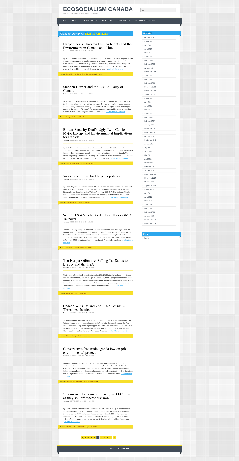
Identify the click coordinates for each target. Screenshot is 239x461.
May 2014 (147, 53)
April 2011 (147, 159)
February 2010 (149, 212)
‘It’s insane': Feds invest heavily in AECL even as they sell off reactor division (98, 395)
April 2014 (148, 56)
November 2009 (150, 223)
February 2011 (149, 167)
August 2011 (148, 144)
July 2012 (147, 102)
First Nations (70, 381)
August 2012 (148, 98)
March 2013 (148, 79)
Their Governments (88, 74)
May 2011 (147, 155)
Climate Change (71, 202)
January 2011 (149, 170)
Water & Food (92, 247)
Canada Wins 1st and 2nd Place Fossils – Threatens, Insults (93, 307)
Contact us (107, 20)
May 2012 (147, 110)
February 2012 (149, 121)
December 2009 (150, 220)
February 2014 (149, 64)
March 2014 (148, 60)
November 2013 (150, 72)
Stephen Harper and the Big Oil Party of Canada (93, 88)
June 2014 (148, 49)
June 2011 (148, 151)
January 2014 (149, 68)
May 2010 (147, 201)
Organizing (69, 74)
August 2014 (148, 41)
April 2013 (148, 76)
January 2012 (149, 125)
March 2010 (148, 208)
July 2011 (147, 148)
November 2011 (150, 132)
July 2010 (147, 193)
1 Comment (100, 74)
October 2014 (149, 38)
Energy (68, 117)
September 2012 (150, 94)
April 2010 (148, 205)
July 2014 (147, 45)
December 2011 (150, 129)
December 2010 (150, 174)
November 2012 (150, 91)
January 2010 (149, 216)
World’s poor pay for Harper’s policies (91, 175)
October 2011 (149, 136)
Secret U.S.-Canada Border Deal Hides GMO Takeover (97, 216)
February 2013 (149, 83)
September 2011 (150, 140)
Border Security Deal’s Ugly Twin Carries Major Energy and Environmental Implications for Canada (97, 133)
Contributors (124, 20)
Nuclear (93, 426)
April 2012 (148, 113)
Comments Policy (89, 20)
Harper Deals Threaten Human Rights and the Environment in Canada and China (97, 45)
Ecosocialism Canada (98, 9)
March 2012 (148, 117)
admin (90, 51)
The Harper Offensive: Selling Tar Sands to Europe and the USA (95, 262)
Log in (146, 238)
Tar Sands (78, 74)
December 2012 (150, 87)
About (74, 20)
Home (63, 20)
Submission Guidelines (145, 20)
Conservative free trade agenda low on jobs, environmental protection (95, 350)
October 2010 (149, 182)
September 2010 (150, 186)
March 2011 (148, 163)
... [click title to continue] (117, 69)
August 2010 (148, 189)
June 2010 (148, 197)
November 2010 (150, 178)
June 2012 (148, 106)
